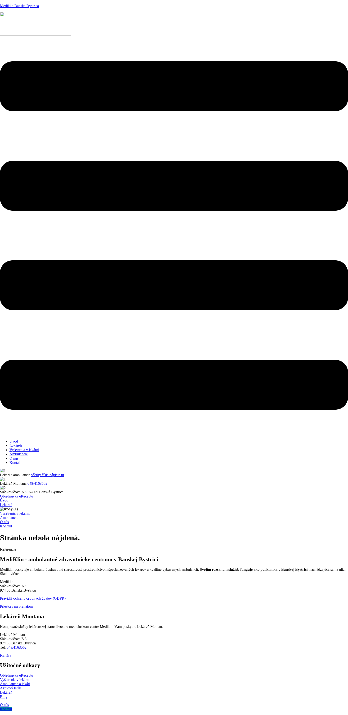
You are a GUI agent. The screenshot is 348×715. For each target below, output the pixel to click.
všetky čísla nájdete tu (47, 475)
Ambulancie (18, 454)
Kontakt (15, 463)
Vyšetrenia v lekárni (24, 450)
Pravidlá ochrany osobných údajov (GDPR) (33, 598)
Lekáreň (15, 445)
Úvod (13, 441)
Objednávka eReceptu (16, 675)
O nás (13, 458)
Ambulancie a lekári (15, 684)
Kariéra (5, 655)
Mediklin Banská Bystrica (19, 6)
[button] (174, 235)
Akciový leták (10, 688)
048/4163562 (37, 483)
